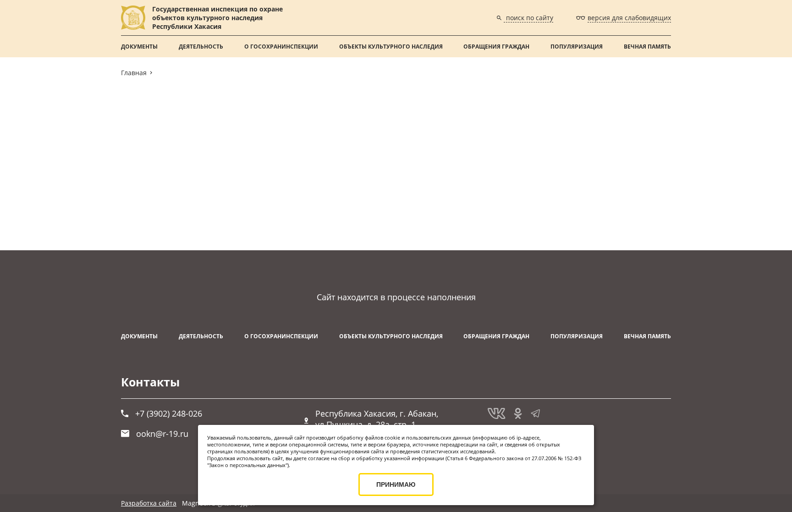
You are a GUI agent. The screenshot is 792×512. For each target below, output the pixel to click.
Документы (139, 46)
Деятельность (201, 46)
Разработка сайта (148, 503)
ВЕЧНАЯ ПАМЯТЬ (647, 46)
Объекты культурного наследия (391, 46)
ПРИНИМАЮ (395, 484)
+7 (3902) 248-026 (168, 413)
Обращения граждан (496, 46)
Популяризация (576, 46)
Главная (134, 72)
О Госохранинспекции (281, 46)
